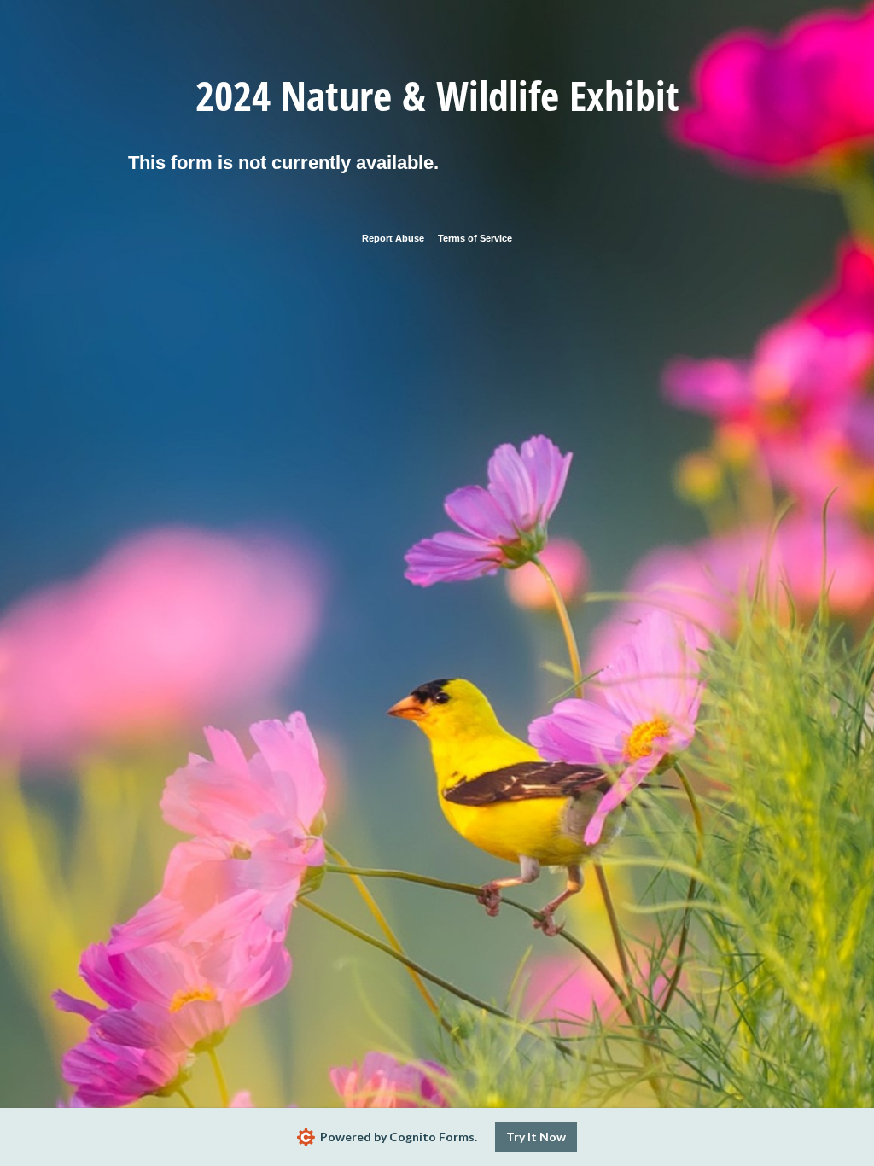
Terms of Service (475, 238)
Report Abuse (393, 238)
